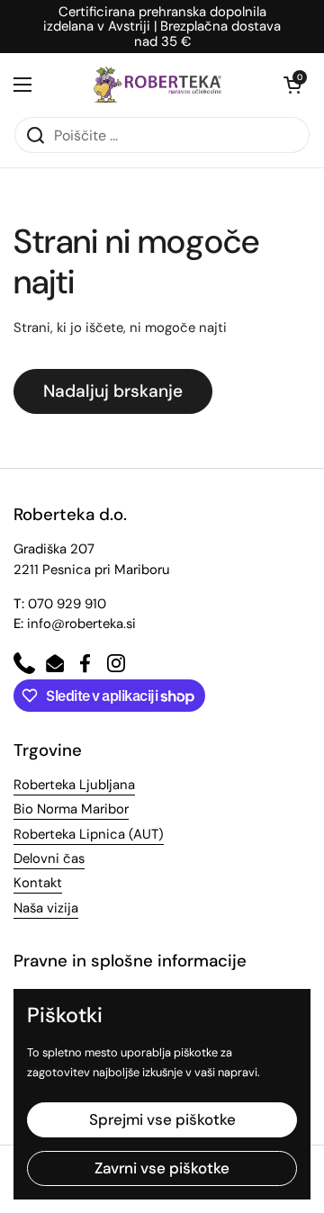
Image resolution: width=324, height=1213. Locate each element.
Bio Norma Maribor (71, 809)
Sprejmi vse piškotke (162, 1119)
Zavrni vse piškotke (162, 1168)
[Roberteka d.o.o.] (157, 85)
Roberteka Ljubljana (74, 785)
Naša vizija (46, 908)
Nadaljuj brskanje (113, 391)
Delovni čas (49, 858)
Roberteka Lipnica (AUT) (89, 834)
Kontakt (38, 883)
